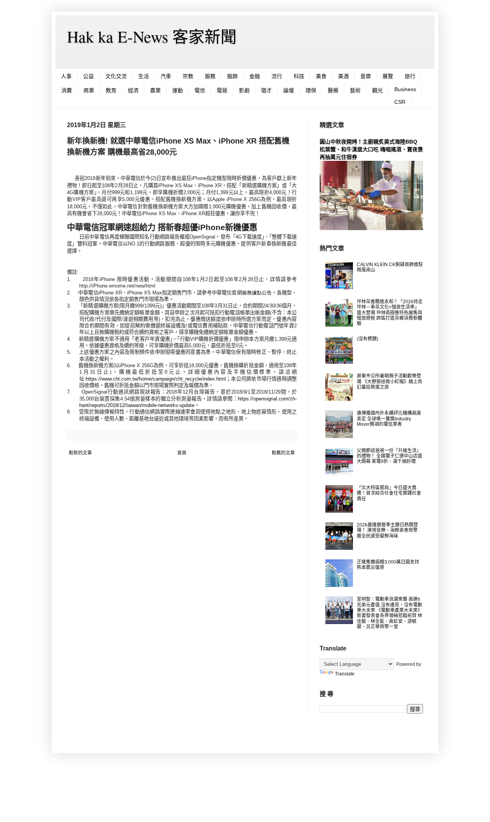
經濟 (133, 90)
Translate (344, 674)
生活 (143, 76)
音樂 (365, 76)
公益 (88, 76)
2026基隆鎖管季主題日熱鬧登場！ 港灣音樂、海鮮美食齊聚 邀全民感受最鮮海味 (387, 530)
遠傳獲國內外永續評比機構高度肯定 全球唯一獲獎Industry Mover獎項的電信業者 (389, 418)
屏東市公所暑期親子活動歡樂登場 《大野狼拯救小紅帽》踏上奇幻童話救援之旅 (389, 381)
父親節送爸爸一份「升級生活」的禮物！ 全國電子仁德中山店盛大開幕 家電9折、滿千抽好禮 (389, 456)
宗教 (188, 76)
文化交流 (116, 76)
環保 (310, 90)
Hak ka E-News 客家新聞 (152, 36)
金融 (254, 76)
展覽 (387, 76)
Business (405, 89)
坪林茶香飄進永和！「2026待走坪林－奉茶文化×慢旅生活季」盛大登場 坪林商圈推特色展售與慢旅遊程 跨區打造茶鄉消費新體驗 (390, 313)
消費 (66, 90)
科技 (299, 76)
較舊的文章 (283, 453)
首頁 (181, 453)
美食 (321, 76)
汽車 (165, 76)
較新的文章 (80, 453)
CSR (399, 102)
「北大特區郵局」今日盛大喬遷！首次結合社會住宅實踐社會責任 (389, 493)
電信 (199, 90)
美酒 (343, 76)
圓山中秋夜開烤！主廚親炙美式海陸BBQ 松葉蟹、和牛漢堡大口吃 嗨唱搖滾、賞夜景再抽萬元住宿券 (371, 149)
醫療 (333, 90)
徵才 (266, 90)
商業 (88, 90)
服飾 (232, 76)
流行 (276, 76)
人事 (66, 76)
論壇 (288, 90)
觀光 (377, 90)
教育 (111, 90)
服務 (210, 76)
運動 (177, 90)
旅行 (410, 76)
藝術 (355, 90)
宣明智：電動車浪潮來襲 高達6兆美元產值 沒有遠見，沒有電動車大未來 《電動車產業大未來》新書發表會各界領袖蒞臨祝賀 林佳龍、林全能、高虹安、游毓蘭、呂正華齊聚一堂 (389, 612)
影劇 (244, 90)
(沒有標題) (367, 339)
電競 (222, 90)
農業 (155, 90)
